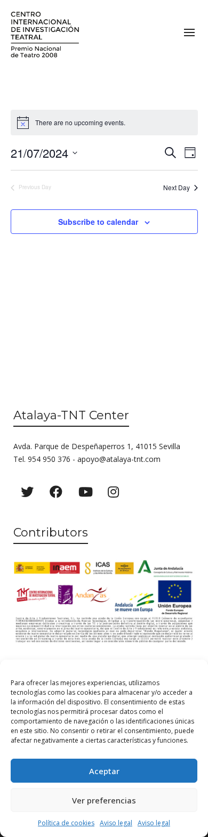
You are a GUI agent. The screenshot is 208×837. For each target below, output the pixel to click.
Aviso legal (116, 822)
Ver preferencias (104, 800)
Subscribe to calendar (98, 221)
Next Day (176, 187)
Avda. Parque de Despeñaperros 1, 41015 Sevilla (96, 446)
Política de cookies (66, 822)
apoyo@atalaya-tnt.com (119, 459)
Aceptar (104, 771)
